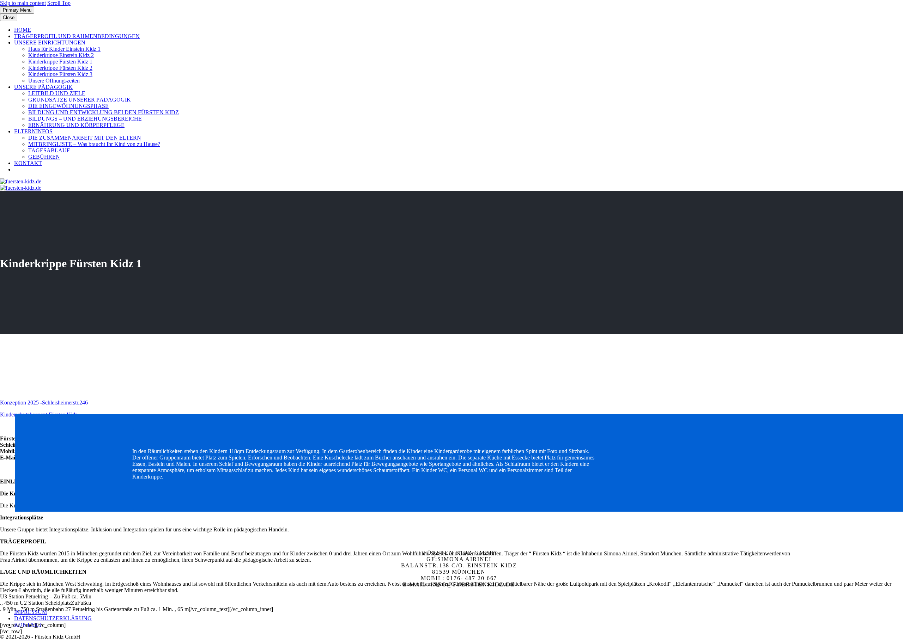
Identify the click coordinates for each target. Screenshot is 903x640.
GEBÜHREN (44, 157)
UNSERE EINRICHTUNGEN (49, 42)
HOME (22, 30)
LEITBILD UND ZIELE (56, 93)
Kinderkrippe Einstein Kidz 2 (61, 55)
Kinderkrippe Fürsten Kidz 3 (60, 74)
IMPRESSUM (30, 612)
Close (8, 17)
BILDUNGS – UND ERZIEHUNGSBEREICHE (85, 119)
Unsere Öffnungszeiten (54, 81)
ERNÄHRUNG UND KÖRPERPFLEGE (76, 125)
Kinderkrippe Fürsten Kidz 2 (60, 68)
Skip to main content (23, 3)
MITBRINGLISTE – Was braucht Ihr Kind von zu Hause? (94, 144)
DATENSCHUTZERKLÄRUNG (53, 618)
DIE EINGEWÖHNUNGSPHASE (68, 106)
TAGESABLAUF (49, 150)
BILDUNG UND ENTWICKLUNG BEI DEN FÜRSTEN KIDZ (103, 112)
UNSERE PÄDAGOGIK (43, 87)
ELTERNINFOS (33, 131)
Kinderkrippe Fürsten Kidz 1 (60, 62)
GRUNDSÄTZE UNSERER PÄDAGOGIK (79, 100)
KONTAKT (28, 163)
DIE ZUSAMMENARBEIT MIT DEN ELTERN (84, 138)
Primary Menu (17, 10)
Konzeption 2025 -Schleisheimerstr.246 (44, 403)
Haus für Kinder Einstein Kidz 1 (64, 49)
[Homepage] (20, 184)
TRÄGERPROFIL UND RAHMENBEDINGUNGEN (77, 36)
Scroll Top (59, 3)
